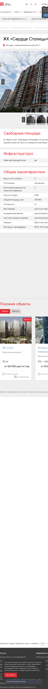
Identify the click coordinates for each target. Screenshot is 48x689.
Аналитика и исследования (13, 657)
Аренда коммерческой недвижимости (18, 687)
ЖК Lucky (7, 348)
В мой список (11, 374)
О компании (5, 12)
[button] (3, 82)
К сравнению (22, 377)
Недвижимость (29, 12)
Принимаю (10, 675)
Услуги (16, 12)
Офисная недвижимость (13, 19)
